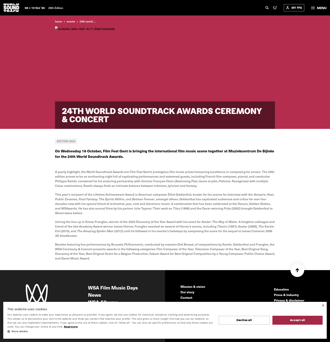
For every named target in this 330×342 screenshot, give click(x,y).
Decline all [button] (244, 320)
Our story (187, 292)
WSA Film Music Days (113, 287)
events (71, 21)
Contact (186, 297)
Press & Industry (286, 295)
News (94, 294)
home (58, 21)
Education (281, 289)
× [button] (323, 305)
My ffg (297, 8)
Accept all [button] (297, 320)
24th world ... (88, 21)
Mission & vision (192, 286)
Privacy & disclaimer (289, 300)
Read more (71, 326)
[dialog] (165, 320)
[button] (110, 331)
